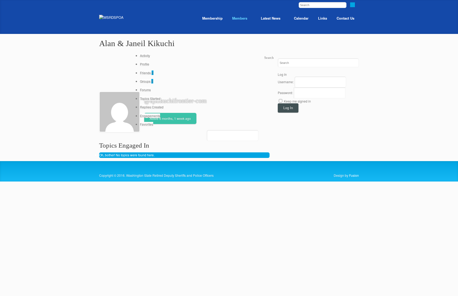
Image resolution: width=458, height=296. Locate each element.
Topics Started (150, 98)
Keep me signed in (297, 101)
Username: (286, 81)
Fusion (354, 175)
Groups (146, 81)
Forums (145, 89)
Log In (288, 108)
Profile (144, 64)
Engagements (150, 115)
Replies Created (152, 107)
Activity (145, 55)
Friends (146, 72)
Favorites (146, 124)
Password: (286, 92)
